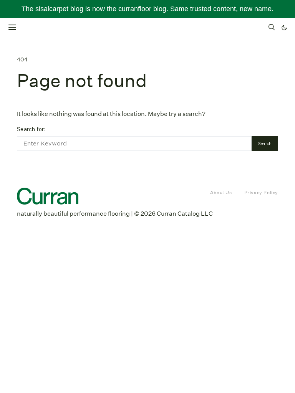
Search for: (31, 129)
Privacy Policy (261, 192)
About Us (221, 192)
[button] (284, 28)
